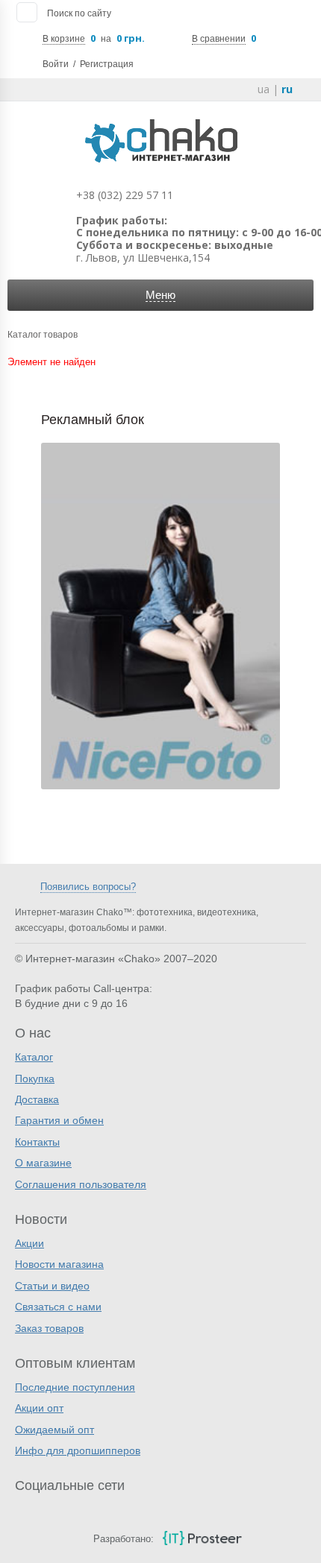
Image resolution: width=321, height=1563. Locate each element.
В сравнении (219, 39)
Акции (29, 1243)
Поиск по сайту (79, 13)
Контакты (37, 1142)
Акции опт (39, 1408)
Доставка (37, 1099)
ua (263, 89)
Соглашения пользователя (80, 1184)
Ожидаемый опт (54, 1430)
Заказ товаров (49, 1328)
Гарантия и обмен (59, 1120)
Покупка (34, 1078)
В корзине (64, 39)
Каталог (34, 1057)
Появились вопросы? (88, 886)
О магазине (43, 1163)
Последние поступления (75, 1387)
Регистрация (107, 64)
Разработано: (123, 1538)
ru (287, 89)
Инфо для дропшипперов (77, 1450)
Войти (56, 64)
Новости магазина (59, 1264)
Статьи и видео (52, 1286)
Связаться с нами (58, 1307)
